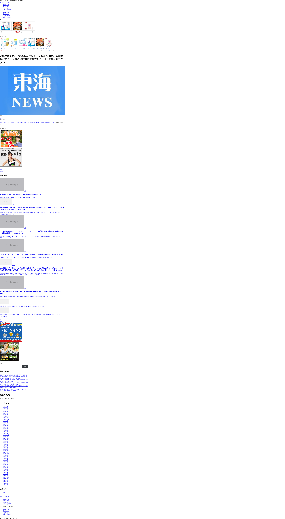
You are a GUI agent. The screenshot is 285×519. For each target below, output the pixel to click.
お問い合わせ (6, 502)
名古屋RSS (6, 500)
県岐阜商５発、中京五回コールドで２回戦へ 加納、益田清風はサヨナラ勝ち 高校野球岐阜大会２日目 (27, 122)
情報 (1, 169)
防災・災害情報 (7, 504)
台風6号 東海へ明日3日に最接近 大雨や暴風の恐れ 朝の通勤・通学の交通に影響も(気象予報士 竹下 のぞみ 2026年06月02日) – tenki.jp (13, 376)
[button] (3, 118)
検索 (1, 363)
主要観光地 (6, 499)
